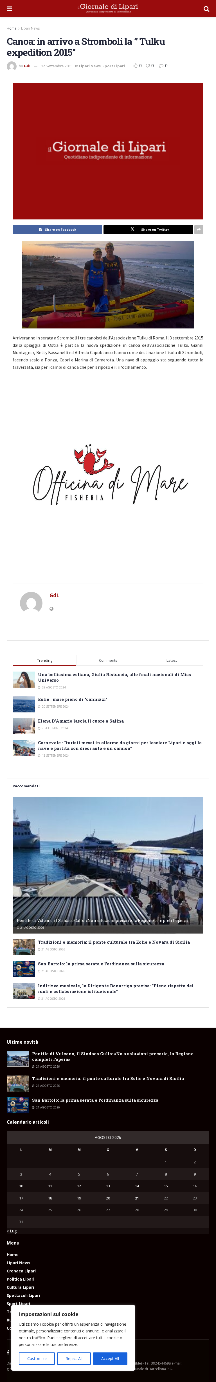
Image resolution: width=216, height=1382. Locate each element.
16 (195, 1185)
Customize (37, 1358)
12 (79, 1185)
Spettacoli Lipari (23, 1295)
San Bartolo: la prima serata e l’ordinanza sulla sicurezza (101, 963)
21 (137, 1198)
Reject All (74, 1358)
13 (108, 1185)
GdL (27, 65)
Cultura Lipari (20, 1287)
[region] (73, 1338)
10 (21, 1185)
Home (12, 28)
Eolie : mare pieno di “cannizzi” (72, 699)
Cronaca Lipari (21, 1271)
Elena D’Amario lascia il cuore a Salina (81, 721)
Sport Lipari (113, 65)
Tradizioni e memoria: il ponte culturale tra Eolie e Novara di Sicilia (114, 942)
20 (108, 1198)
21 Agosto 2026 (31, 928)
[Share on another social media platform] (198, 229)
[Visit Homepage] (108, 8)
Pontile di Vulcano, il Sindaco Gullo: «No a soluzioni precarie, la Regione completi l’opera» (102, 920)
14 (137, 1185)
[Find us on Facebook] (8, 1353)
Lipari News (30, 28)
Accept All (110, 1358)
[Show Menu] (9, 8)
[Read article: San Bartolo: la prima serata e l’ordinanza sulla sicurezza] (24, 969)
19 (79, 1198)
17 (21, 1198)
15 (166, 1185)
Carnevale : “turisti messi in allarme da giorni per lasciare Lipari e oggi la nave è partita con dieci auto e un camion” (120, 745)
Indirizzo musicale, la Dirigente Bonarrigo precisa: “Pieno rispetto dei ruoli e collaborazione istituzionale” (116, 988)
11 (50, 1185)
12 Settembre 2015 (57, 65)
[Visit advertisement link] (108, 479)
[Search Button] (206, 8)
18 (50, 1198)
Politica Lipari (20, 1279)
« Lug (12, 1231)
